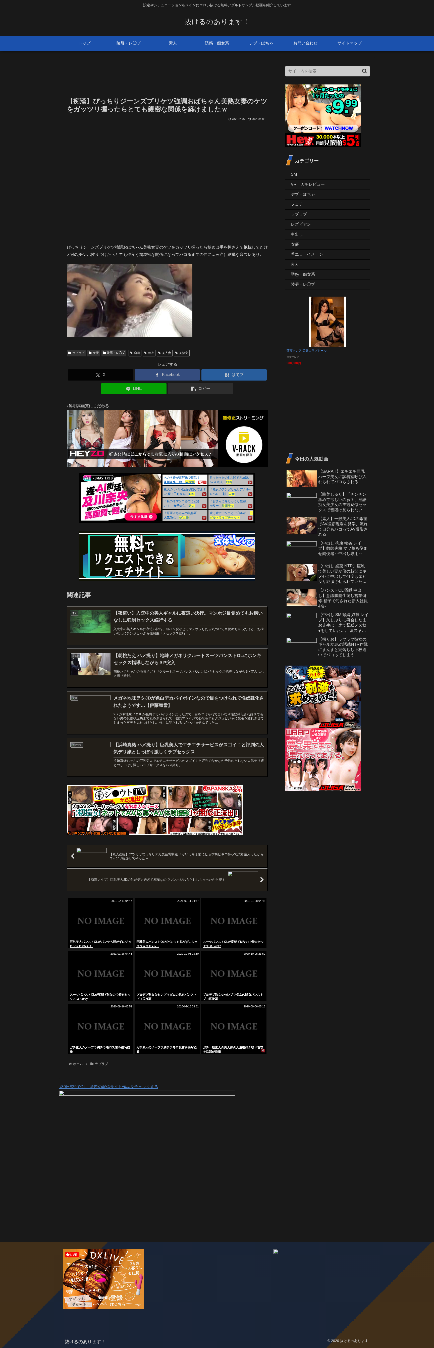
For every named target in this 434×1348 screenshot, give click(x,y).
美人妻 (166, 353)
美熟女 (183, 353)
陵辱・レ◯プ (116, 353)
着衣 (151, 353)
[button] (200, 388)
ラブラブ (78, 353)
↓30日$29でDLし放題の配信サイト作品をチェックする (108, 1087)
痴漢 (137, 353)
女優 (96, 353)
